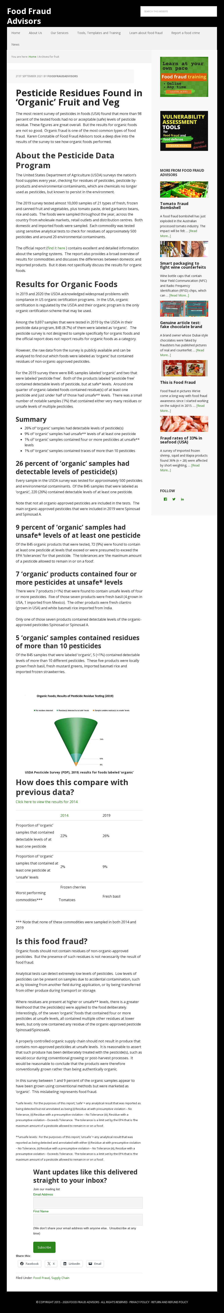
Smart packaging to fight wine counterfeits (183, 265)
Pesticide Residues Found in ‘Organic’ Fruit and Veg (79, 97)
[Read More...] (179, 295)
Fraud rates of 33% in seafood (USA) (181, 440)
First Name (41, 1211)
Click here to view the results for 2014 (46, 801)
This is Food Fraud (178, 382)
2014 (63, 815)
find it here (56, 248)
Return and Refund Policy (169, 1302)
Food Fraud (41, 1278)
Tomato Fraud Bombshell (174, 205)
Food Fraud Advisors (29, 16)
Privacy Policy (139, 1302)
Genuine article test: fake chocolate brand (181, 324)
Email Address (43, 1194)
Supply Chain (60, 1278)
